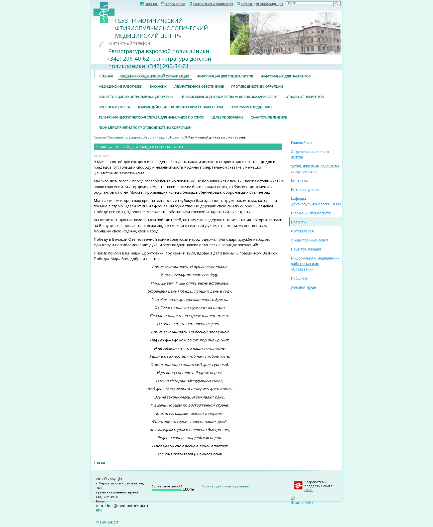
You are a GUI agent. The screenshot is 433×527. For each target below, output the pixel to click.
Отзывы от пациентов (305, 96)
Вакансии (158, 86)
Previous (222, 33)
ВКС (99, 510)
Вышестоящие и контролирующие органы (136, 96)
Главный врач (302, 142)
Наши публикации (306, 249)
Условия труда (303, 287)
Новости (176, 137)
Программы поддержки (251, 107)
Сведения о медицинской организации (154, 76)
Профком (299, 278)
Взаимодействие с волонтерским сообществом (180, 107)
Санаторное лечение (269, 117)
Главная (106, 76)
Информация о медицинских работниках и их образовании (315, 264)
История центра (305, 189)
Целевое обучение (227, 117)
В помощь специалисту (311, 213)
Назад (99, 462)
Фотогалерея (302, 231)
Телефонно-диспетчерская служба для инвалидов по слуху (151, 117)
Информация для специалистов (225, 76)
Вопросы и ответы (115, 107)
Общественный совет (309, 240)
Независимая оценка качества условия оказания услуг (229, 96)
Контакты (299, 180)
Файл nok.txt (107, 521)
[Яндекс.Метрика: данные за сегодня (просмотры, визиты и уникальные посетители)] (302, 500)
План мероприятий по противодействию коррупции (145, 127)
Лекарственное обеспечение (199, 86)
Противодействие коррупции (257, 86)
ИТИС (308, 490)
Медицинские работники (120, 86)
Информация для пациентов (286, 76)
